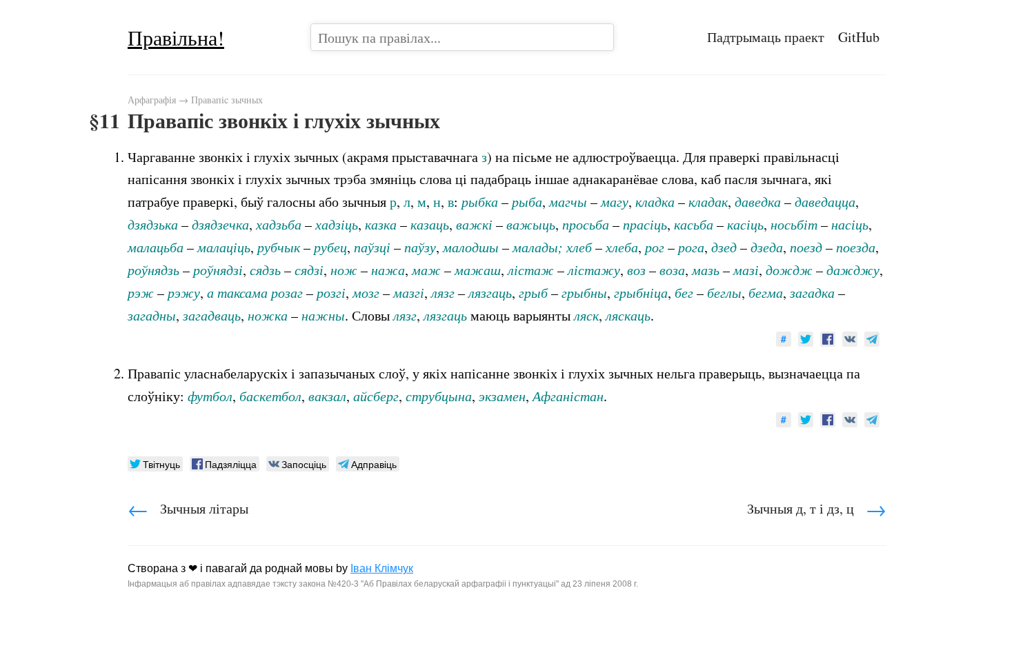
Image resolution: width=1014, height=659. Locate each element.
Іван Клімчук (381, 568)
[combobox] (462, 37)
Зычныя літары (188, 509)
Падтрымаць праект (765, 37)
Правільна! (176, 37)
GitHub (858, 37)
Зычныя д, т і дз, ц (816, 509)
